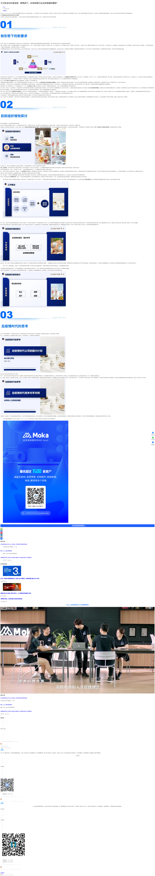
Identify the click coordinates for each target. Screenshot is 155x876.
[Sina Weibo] (77, 533)
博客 (4, 776)
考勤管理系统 (5, 738)
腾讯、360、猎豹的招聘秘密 (6, 550)
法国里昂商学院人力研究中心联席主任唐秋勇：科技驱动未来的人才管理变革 (16, 557)
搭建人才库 (5, 724)
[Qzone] (77, 531)
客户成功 (5, 763)
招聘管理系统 (5, 720)
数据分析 (5, 815)
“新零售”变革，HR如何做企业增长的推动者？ (11, 598)
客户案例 (5, 771)
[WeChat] (77, 529)
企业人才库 (5, 760)
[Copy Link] (77, 537)
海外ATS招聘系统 (6, 726)
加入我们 (5, 772)
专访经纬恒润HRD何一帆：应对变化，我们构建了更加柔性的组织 (13, 544)
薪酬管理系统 (5, 735)
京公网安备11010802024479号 (5, 747)
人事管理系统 (5, 731)
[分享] (77, 539)
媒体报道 (5, 774)
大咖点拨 (5, 10)
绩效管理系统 (5, 733)
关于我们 (5, 769)
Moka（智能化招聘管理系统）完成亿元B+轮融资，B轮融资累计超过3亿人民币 (19, 578)
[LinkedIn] (77, 535)
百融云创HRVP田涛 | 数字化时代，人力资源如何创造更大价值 (15, 593)
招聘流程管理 (5, 722)
